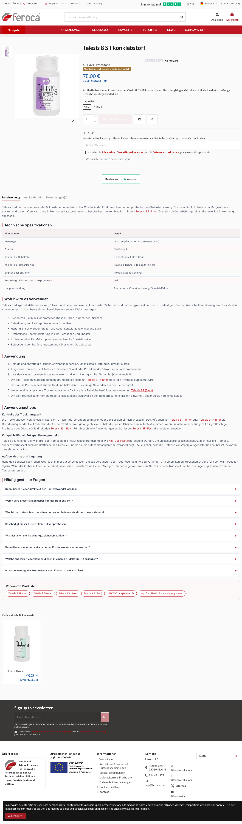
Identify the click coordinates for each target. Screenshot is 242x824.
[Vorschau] (27, 666)
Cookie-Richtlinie (109, 787)
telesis (87, 138)
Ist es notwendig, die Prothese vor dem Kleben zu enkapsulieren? (45, 570)
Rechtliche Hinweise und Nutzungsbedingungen (113, 766)
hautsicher (199, 138)
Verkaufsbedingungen (112, 772)
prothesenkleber (118, 138)
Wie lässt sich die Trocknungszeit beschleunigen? (36, 535)
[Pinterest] (93, 132)
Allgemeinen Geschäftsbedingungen (122, 152)
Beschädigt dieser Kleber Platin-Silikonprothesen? (36, 523)
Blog (192, 3)
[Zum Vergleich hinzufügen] (152, 119)
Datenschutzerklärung (166, 152)
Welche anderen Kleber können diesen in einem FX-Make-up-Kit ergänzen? (51, 558)
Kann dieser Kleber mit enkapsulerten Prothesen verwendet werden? (47, 547)
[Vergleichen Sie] (21, 666)
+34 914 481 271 (33, 3)
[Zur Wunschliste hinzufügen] (139, 119)
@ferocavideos (179, 796)
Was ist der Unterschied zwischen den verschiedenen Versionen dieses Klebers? (54, 512)
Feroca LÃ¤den (12, 3)
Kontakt (74, 3)
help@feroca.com (56, 3)
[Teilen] (84, 132)
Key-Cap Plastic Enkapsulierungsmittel (161, 593)
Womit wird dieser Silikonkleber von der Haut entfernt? (39, 500)
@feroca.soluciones (182, 770)
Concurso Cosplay (93, 3)
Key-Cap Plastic (119, 440)
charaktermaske (139, 138)
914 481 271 (156, 775)
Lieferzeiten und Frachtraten (116, 777)
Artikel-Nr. (89, 65)
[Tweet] (88, 132)
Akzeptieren (15, 815)
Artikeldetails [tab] (33, 197)
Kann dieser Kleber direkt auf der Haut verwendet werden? (41, 488)
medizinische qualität (162, 138)
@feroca (181, 785)
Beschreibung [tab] (11, 197)
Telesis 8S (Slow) (142, 390)
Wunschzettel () (232, 3)
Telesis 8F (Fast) (143, 428)
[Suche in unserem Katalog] (182, 17)
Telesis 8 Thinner (147, 211)
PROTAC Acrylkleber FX (121, 593)
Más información (139, 808)
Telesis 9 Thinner (210, 419)
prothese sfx (183, 138)
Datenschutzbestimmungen (115, 782)
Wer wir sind (106, 759)
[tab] (56, 198)
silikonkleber (100, 138)
